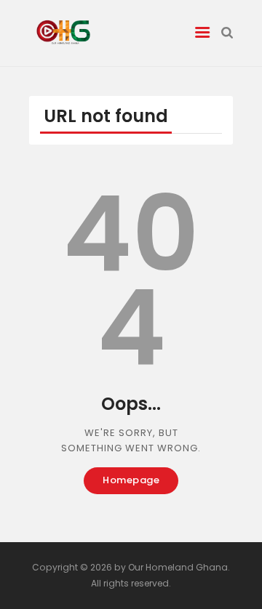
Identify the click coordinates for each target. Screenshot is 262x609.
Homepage (131, 480)
